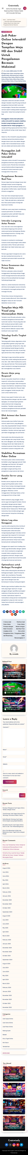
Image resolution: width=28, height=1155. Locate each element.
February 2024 (7, 987)
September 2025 (7, 912)
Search (5, 790)
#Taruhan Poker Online (7, 81)
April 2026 (6, 884)
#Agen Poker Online (8, 73)
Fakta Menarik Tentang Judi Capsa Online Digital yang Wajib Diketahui (13, 820)
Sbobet (5, 1034)
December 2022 (7, 1007)
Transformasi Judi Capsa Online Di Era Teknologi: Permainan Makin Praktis (14, 814)
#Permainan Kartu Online (16, 75)
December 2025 (7, 900)
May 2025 (5, 928)
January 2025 (7, 943)
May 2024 (5, 975)
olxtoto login (6, 1053)
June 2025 (6, 924)
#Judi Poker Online (19, 73)
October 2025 (6, 908)
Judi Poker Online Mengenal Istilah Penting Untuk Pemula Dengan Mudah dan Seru (13, 707)
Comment (6, 727)
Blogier (22, 1150)
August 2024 (6, 963)
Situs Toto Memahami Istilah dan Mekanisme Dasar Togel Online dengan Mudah (14, 832)
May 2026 (5, 880)
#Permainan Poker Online (8, 77)
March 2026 (6, 888)
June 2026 (6, 876)
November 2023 (7, 999)
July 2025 (5, 920)
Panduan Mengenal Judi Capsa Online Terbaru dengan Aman (13, 808)
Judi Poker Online (6, 31)
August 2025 (6, 916)
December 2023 (7, 995)
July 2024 (6, 967)
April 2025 (6, 932)
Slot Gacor (6, 1042)
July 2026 (6, 872)
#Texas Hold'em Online (20, 81)
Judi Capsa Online (8, 1018)
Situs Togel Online (8, 1038)
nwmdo (8, 71)
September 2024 (7, 959)
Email (5, 757)
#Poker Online (9, 79)
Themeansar (13, 1152)
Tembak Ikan (6, 1046)
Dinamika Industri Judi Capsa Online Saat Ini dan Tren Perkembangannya (13, 825)
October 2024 (7, 955)
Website (5, 764)
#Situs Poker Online (18, 79)
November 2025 (7, 904)
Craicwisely (13, 6)
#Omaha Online (5, 75)
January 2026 (7, 896)
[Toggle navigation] (2, 8)
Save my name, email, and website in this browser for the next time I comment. (13, 776)
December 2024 (7, 947)
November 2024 (7, 951)
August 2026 (6, 868)
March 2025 (6, 936)
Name (5, 749)
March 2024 (6, 983)
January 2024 (7, 991)
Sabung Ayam (7, 1030)
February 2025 (7, 939)
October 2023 (6, 1003)
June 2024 (6, 971)
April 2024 (6, 979)
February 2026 (7, 892)
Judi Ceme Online (8, 1022)
